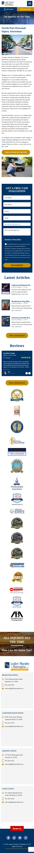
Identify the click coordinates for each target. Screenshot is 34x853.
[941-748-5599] (8, 685)
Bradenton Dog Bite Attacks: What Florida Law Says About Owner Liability (22, 301)
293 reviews (12, 355)
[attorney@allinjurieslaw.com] (12, 688)
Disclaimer (8, 239)
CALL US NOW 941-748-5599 (16, 152)
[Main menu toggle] (29, 3)
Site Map (16, 849)
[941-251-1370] (8, 723)
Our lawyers (11, 100)
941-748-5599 (8, 142)
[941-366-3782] (8, 760)
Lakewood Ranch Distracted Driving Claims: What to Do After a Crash (22, 285)
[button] (17, 335)
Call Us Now (9, 9)
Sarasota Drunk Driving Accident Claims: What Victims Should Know (22, 318)
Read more (25, 294)
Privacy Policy (16, 239)
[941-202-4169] (8, 798)
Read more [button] (6, 369)
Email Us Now (27, 9)
